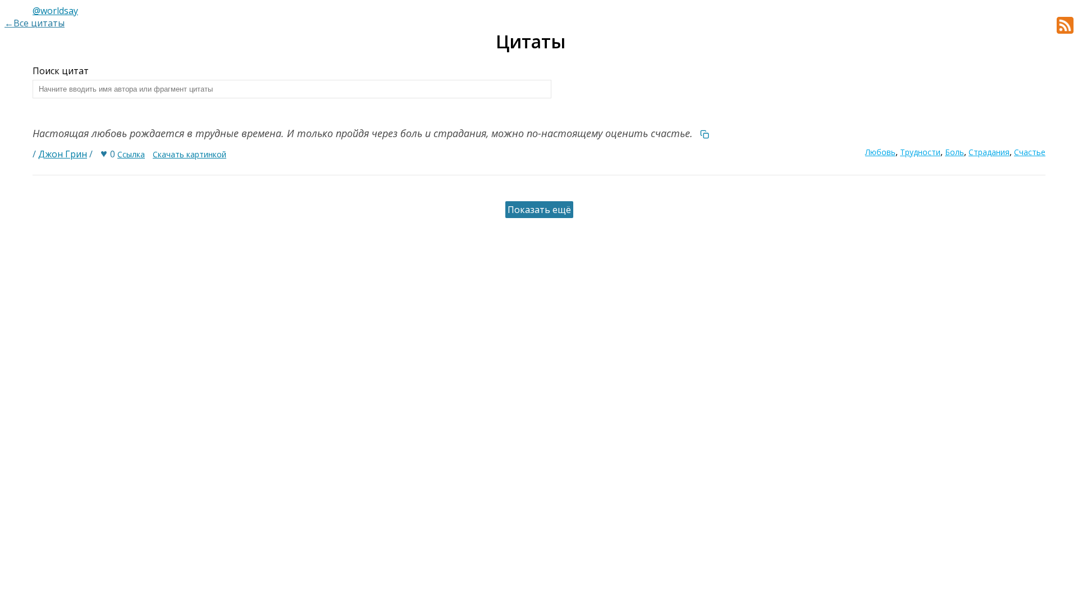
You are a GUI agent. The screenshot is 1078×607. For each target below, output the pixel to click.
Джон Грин (62, 154)
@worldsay (55, 10)
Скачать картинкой (189, 154)
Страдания (989, 152)
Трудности (920, 152)
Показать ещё (539, 209)
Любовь (880, 152)
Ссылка (131, 154)
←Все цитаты (34, 23)
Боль (954, 152)
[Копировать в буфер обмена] (704, 133)
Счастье (1029, 152)
